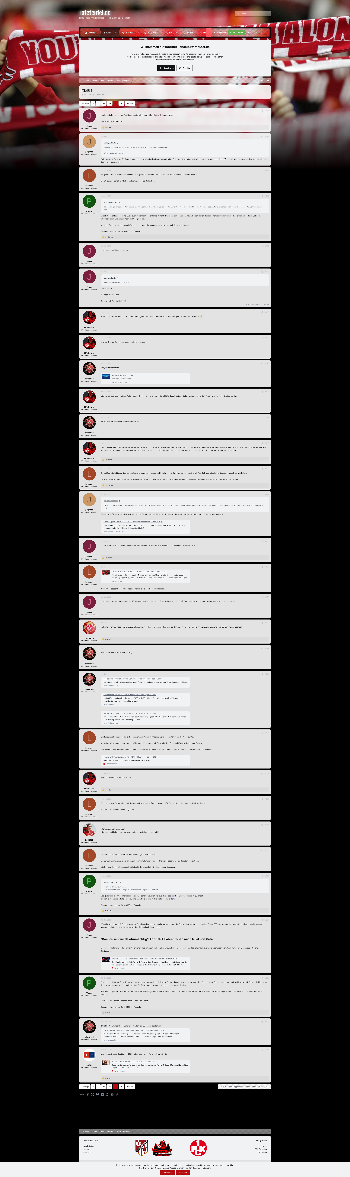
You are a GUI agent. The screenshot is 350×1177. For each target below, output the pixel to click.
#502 (267, 773)
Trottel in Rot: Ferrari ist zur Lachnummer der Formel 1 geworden (139, 571)
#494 (267, 494)
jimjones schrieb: (111, 202)
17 (115, 103)
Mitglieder (151, 32)
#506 (267, 876)
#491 (267, 417)
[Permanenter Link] (215, 939)
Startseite (92, 32)
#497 (267, 597)
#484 (267, 196)
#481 (267, 111)
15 (104, 103)
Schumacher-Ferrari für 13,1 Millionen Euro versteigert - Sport (129, 695)
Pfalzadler (87, 95)
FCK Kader (173, 32)
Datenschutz (88, 1152)
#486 (267, 272)
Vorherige (85, 103)
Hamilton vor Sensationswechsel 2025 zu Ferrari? (133, 1061)
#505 (267, 850)
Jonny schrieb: (110, 143)
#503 (267, 799)
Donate (206, 32)
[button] (116, 32)
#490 (267, 392)
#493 (267, 469)
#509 (267, 1022)
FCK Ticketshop (261, 1149)
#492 (267, 443)
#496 (267, 567)
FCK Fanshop (262, 1152)
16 (110, 103)
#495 (267, 541)
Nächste (129, 103)
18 (121, 103)
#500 (267, 674)
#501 (267, 733)
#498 (267, 623)
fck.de (264, 1146)
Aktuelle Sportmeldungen (122, 375)
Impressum (87, 1149)
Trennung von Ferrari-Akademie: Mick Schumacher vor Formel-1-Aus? (133, 522)
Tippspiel (190, 32)
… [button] (98, 103)
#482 (267, 136)
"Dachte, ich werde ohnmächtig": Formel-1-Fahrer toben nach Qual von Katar (144, 958)
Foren (108, 32)
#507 (267, 920)
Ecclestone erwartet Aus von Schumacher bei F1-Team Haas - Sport (132, 679)
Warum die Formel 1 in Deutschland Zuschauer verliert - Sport (129, 713)
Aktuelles (129, 32)
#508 (267, 978)
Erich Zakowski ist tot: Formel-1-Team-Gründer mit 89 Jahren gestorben (134, 1030)
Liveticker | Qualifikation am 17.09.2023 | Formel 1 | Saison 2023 (130, 757)
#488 (267, 338)
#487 (267, 312)
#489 (267, 363)
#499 (267, 648)
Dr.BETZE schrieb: (111, 882)
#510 (267, 1050)
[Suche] (265, 32)
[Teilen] (262, 111)
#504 (267, 825)
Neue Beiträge (88, 1146)
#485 (267, 246)
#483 (267, 170)
